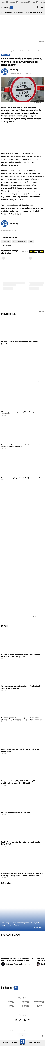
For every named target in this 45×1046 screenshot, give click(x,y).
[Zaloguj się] (37, 7)
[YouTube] (29, 1020)
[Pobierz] (30, 73)
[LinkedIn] (25, 1020)
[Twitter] (20, 1020)
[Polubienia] (3, 1036)
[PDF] (15, 230)
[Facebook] (16, 1020)
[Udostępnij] (42, 1036)
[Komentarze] (22, 1036)
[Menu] (42, 7)
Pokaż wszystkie (7, 245)
